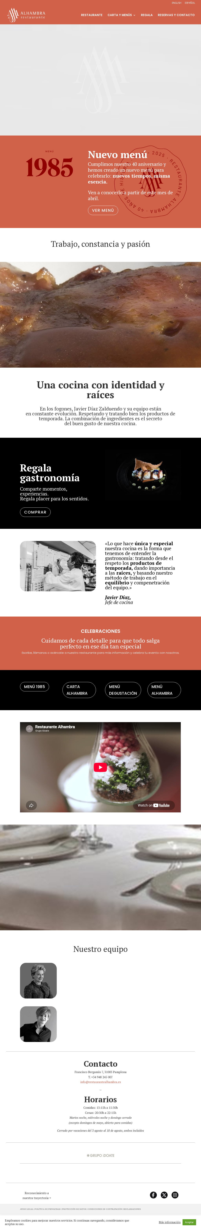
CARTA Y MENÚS (120, 15)
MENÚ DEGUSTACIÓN (123, 690)
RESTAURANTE (91, 15)
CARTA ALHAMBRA (77, 690)
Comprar (35, 512)
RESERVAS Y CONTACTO (176, 15)
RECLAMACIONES (132, 1209)
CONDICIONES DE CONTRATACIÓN (105, 1209)
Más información (170, 1222)
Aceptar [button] (189, 1222)
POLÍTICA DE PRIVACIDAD (48, 1209)
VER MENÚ (103, 210)
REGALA (147, 15)
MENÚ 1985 (34, 686)
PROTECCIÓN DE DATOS (74, 1209)
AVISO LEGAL (26, 1209)
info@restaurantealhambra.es (100, 1082)
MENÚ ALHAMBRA (162, 690)
